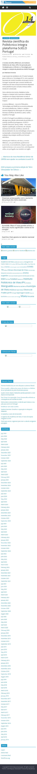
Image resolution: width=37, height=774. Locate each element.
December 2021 (5, 573)
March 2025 (4, 474)
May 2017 (4, 707)
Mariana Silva (18, 54)
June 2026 (4, 436)
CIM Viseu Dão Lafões (21, 264)
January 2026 (5, 450)
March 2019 (4, 657)
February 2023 (5, 537)
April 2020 (4, 625)
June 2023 (4, 526)
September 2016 (6, 723)
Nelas (21, 290)
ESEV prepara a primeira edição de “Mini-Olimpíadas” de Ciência (17, 168)
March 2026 (4, 444)
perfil (9, 293)
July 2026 (3, 433)
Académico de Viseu (7, 262)
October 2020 (5, 608)
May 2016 (4, 734)
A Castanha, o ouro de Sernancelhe (11, 414)
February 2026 (5, 447)
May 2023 (4, 529)
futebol (13, 279)
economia (9, 273)
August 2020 (4, 614)
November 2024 (6, 485)
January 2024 (5, 510)
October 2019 (5, 641)
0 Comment (27, 54)
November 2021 (6, 575)
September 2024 (6, 491)
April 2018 (4, 688)
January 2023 (5, 540)
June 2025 (4, 466)
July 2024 (3, 493)
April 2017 (4, 709)
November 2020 (6, 606)
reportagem (21, 293)
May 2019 (4, 652)
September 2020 (6, 611)
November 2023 (6, 515)
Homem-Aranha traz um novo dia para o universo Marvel (17, 385)
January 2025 (5, 480)
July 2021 (3, 584)
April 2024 (4, 502)
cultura (5, 270)
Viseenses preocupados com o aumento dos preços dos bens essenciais (17, 199)
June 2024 (4, 496)
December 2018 (5, 666)
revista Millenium (22, 56)
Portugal (14, 293)
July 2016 (3, 729)
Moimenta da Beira (19, 286)
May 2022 (4, 559)
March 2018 (4, 690)
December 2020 (5, 603)
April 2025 (4, 472)
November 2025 (6, 455)
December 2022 (5, 543)
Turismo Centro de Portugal (13, 296)
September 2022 (6, 551)
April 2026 (4, 441)
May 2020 (4, 622)
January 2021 (5, 600)
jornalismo (28, 283)
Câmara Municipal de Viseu (18, 270)
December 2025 (5, 452)
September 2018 (6, 674)
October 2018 (5, 671)
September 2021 (6, 581)
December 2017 (5, 698)
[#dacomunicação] (3, 7)
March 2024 (4, 504)
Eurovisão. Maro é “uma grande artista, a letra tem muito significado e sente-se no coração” (18, 227)
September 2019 (6, 644)
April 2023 (4, 532)
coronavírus (23, 267)
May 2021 (4, 589)
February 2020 (5, 630)
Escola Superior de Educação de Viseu (24, 276)
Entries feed (4, 752)
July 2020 (3, 616)
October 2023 (5, 518)
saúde (27, 293)
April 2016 (4, 737)
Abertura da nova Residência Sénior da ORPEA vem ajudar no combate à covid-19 (17, 158)
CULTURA (5, 38)
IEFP (22, 279)
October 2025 (5, 458)
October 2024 (5, 488)
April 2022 (4, 562)
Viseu (24, 296)
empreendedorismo (17, 273)
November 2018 (6, 668)
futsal (19, 279)
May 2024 (4, 499)
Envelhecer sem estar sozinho (9, 406)
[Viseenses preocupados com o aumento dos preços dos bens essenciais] (18, 179)
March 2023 (4, 534)
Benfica (22, 262)
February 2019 (5, 660)
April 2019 (4, 655)
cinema (6, 267)
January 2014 (5, 739)
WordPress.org (5, 758)
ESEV (3, 279)
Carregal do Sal (28, 262)
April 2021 (4, 592)
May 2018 (4, 685)
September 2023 (6, 521)
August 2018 (4, 677)
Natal (17, 290)
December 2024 (5, 482)
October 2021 (5, 578)
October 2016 (5, 720)
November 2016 (6, 718)
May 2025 (4, 469)
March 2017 (4, 712)
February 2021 (5, 597)
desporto (3, 273)
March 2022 (4, 565)
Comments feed (6, 755)
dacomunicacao (14, 38)
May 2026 (4, 439)
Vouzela (31, 296)
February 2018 (5, 693)
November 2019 (6, 638)
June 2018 (4, 682)
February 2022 (5, 567)
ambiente (16, 262)
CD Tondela (12, 264)
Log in (3, 750)
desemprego (31, 270)
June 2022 (4, 556)
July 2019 (3, 647)
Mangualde (7, 286)
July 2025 (3, 463)
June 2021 (4, 586)
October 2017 (5, 704)
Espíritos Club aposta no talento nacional (18, 237)
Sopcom (32, 293)
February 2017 (5, 715)
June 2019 (4, 649)
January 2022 (5, 570)
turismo (4, 296)
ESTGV (8, 279)
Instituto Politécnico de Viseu (9, 56)
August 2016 (4, 726)
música (13, 289)
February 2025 (5, 477)
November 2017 (6, 701)
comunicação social (14, 267)
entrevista (11, 275)
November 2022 (6, 545)
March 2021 (4, 595)
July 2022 (3, 554)
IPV (23, 282)
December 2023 (5, 513)
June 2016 (4, 731)
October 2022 (5, 548)
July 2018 (3, 679)
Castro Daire (5, 264)
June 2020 (4, 619)
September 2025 (6, 461)
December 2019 (5, 636)
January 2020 (5, 633)
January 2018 (5, 696)
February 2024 (5, 507)
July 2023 (3, 523)
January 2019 (5, 663)
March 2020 (4, 627)
